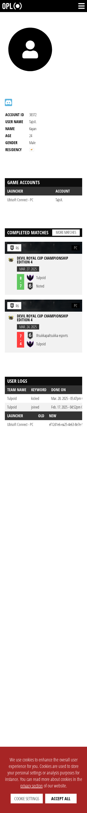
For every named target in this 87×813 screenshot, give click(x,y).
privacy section (31, 785)
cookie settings (26, 798)
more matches (66, 232)
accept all (60, 798)
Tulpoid (12, 398)
